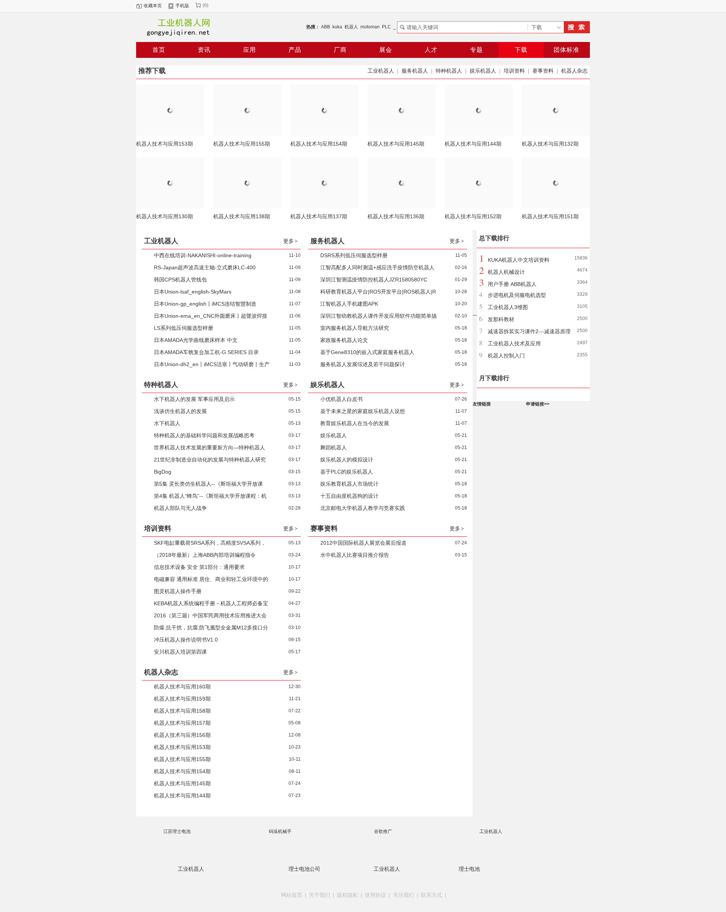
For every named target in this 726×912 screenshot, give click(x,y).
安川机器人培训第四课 (180, 652)
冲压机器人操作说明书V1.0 (186, 640)
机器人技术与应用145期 (396, 144)
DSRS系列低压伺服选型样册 (354, 255)
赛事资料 (543, 71)
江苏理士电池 (177, 831)
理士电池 (469, 869)
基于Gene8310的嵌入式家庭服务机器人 (367, 352)
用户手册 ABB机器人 (512, 284)
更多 (290, 241)
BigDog (162, 472)
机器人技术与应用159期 (182, 699)
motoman (370, 27)
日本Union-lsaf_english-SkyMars (192, 292)
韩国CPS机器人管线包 (180, 280)
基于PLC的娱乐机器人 (346, 472)
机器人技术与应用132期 (550, 144)
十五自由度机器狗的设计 (349, 496)
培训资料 (514, 71)
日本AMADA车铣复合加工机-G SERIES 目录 (206, 352)
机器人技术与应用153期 (164, 144)
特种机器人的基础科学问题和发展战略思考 (204, 435)
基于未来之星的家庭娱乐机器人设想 (362, 411)
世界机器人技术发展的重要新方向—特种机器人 (209, 447)
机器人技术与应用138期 (241, 216)
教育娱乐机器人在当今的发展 (354, 423)
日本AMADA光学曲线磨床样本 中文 (195, 340)
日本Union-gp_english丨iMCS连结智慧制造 (205, 304)
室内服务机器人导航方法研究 (354, 328)
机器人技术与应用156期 (182, 735)
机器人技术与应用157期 (182, 723)
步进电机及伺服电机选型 (517, 295)
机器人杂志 (574, 71)
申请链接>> (537, 404)
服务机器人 (415, 71)
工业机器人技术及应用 (514, 343)
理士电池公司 (304, 869)
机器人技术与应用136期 (396, 216)
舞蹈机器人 (333, 447)
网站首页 (291, 895)
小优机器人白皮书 (341, 399)
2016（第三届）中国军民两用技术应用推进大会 (210, 615)
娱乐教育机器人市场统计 (349, 484)
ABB (325, 27)
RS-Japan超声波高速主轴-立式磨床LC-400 (205, 267)
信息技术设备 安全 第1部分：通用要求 (199, 567)
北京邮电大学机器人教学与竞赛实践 (362, 508)
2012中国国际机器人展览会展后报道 (363, 543)
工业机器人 (381, 71)
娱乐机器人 (483, 71)
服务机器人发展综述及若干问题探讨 (362, 364)
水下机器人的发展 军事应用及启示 (194, 399)
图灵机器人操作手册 (178, 591)
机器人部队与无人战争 (180, 508)
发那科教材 (501, 319)
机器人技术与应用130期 (164, 216)
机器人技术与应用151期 (550, 216)
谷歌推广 (383, 831)
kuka (337, 27)
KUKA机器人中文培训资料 (518, 260)
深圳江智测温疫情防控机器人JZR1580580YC (373, 280)
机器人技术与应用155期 (241, 144)
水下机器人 (167, 423)
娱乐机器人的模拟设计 (346, 460)
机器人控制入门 (506, 356)
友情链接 (482, 404)
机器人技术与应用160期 (182, 687)
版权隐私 (347, 895)
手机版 (182, 5)
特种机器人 (449, 71)
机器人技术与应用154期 (318, 144)
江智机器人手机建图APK (349, 304)
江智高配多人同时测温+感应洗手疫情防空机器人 (377, 267)
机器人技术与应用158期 (182, 711)
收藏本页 (153, 5)
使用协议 (375, 895)
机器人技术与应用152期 (473, 216)
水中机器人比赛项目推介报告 (354, 555)
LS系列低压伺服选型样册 (183, 328)
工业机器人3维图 (508, 307)
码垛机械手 (280, 831)
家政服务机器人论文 (344, 340)
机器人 (351, 27)
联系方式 (431, 895)
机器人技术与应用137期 (318, 216)
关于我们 (319, 895)
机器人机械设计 (506, 272)
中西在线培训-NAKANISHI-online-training (202, 255)
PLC (386, 27)
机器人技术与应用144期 (473, 144)
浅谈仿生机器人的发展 (180, 411)
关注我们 (403, 895)
